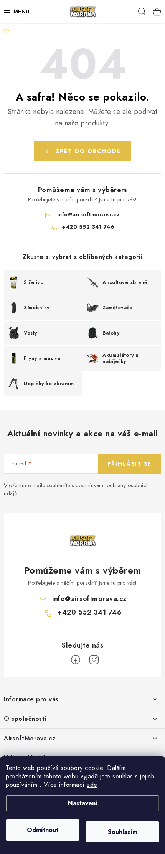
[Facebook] (75, 659)
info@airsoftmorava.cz (88, 214)
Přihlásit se (129, 464)
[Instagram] (94, 659)
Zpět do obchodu (89, 151)
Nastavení (82, 803)
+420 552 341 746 (88, 227)
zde (92, 784)
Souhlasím (122, 832)
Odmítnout (42, 830)
